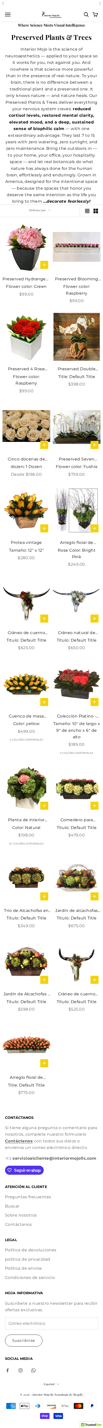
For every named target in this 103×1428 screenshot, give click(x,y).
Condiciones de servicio (30, 1277)
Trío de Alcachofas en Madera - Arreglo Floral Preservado (26, 911)
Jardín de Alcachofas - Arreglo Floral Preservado (27, 994)
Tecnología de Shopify (68, 1394)
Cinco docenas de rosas (26, 459)
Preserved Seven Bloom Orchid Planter (77, 459)
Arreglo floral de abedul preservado (76, 543)
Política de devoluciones (30, 1250)
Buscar (12, 1206)
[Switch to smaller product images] (96, 211)
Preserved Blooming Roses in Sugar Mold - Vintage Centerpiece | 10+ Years (77, 279)
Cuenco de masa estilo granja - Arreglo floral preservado (26, 717)
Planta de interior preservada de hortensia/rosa (26, 820)
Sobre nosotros (21, 1215)
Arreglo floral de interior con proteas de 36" (26, 1078)
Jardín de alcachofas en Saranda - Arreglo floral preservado (76, 911)
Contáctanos (18, 1224)
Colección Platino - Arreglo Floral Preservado (76, 717)
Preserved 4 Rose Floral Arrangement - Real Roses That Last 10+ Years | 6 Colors (26, 369)
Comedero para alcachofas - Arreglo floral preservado (76, 820)
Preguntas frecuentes (28, 1197)
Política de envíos (23, 1268)
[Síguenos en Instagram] (20, 1370)
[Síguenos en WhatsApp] (33, 1370)
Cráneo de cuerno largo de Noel (26, 633)
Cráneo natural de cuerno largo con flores (76, 633)
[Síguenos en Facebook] (7, 1370)
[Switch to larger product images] (87, 211)
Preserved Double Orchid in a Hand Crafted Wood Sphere (76, 369)
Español (49, 1384)
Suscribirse (23, 1340)
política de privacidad (27, 1259)
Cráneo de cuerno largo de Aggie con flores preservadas (76, 994)
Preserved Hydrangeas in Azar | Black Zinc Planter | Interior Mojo (26, 279)
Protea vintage (26, 542)
